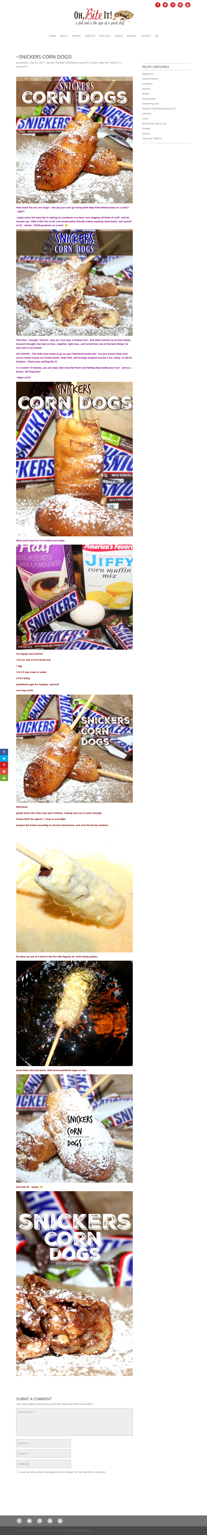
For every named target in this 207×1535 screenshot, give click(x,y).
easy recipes (149, 98)
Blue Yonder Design (79, 1530)
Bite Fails (105, 36)
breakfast (147, 83)
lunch (145, 118)
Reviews (131, 36)
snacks (94, 62)
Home (52, 36)
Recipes (76, 36)
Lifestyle (90, 36)
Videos (119, 36)
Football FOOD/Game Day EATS (72, 62)
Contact (146, 36)
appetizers (148, 73)
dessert (51, 62)
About (64, 36)
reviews (146, 128)
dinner (146, 93)
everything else (150, 103)
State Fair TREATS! (108, 62)
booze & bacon (150, 78)
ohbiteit (23, 62)
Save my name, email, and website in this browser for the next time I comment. (63, 1472)
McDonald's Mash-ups (154, 123)
